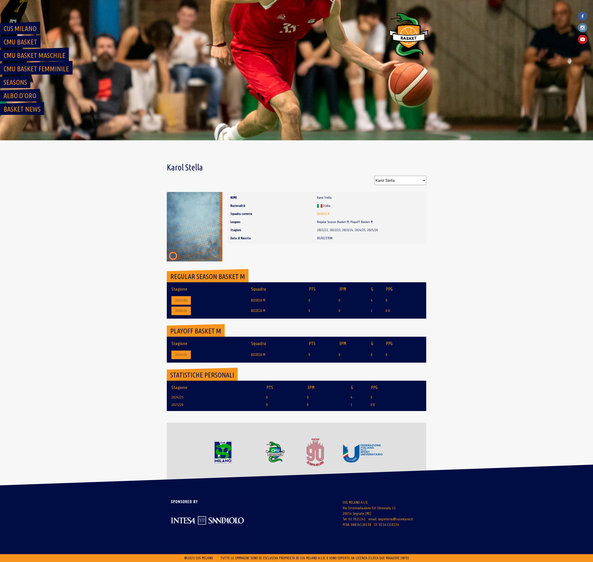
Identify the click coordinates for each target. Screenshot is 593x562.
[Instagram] (582, 27)
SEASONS (15, 82)
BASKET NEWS (22, 109)
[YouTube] (582, 39)
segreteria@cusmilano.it (395, 519)
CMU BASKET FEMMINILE (36, 69)
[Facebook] (582, 16)
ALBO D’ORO (19, 96)
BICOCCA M (323, 214)
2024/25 (181, 300)
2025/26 (181, 311)
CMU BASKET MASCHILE (34, 55)
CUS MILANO (20, 28)
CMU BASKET (20, 42)
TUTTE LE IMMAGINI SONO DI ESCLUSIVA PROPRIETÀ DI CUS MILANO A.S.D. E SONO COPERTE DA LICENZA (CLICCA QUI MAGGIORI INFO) (314, 558)
